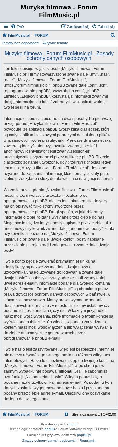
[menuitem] (17, 26)
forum (73, 424)
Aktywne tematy (55, 43)
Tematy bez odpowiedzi (20, 43)
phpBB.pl (84, 435)
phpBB (50, 429)
